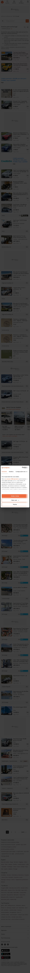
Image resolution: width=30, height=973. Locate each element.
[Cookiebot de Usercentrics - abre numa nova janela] (22, 468)
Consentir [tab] (4, 471)
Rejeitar (15, 504)
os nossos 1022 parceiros (12, 479)
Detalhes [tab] (11, 471)
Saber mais (14, 500)
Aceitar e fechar (15, 496)
